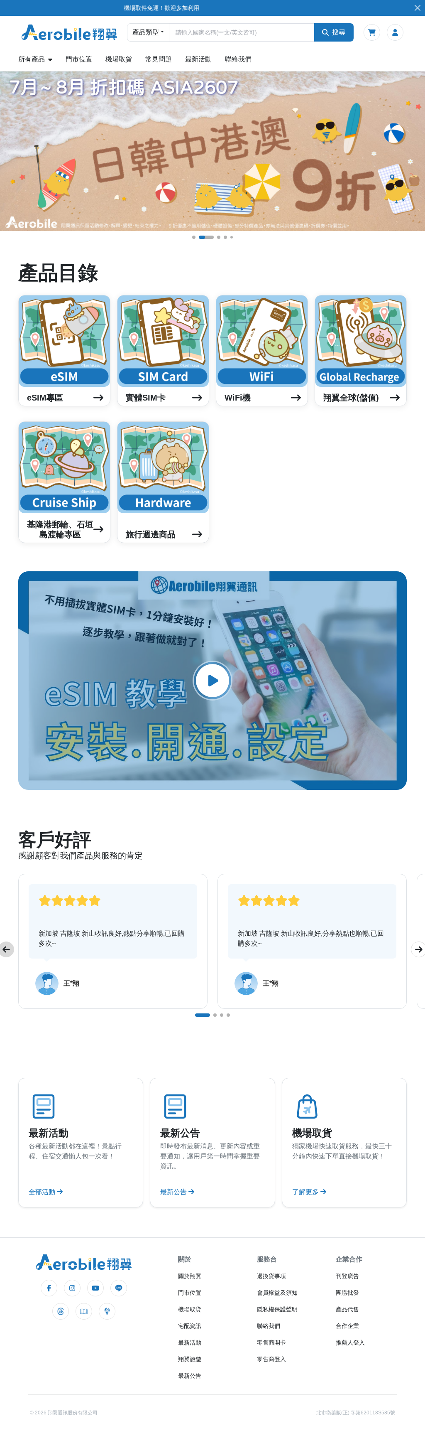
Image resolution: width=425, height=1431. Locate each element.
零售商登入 (271, 1359)
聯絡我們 (238, 59)
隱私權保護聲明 (277, 1309)
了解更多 (306, 1191)
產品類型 (145, 32)
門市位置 (79, 59)
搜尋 (338, 32)
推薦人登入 (350, 1342)
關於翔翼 (189, 1276)
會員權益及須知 (277, 1292)
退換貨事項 (271, 1276)
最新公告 (174, 1191)
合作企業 (347, 1326)
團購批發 (347, 1292)
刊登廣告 (347, 1276)
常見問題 (158, 59)
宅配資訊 (189, 1326)
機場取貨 (118, 59)
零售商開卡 (271, 1342)
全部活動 (43, 1191)
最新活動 (198, 59)
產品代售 (347, 1309)
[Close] (417, 8)
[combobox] (242, 32)
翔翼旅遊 (189, 1359)
